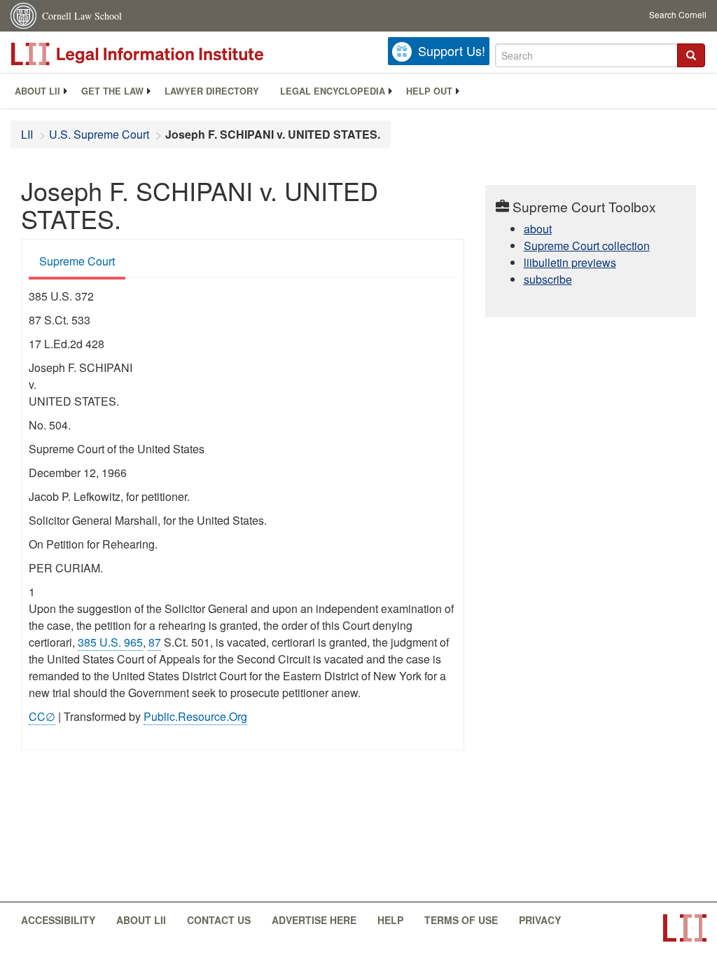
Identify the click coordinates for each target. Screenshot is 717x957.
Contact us (219, 920)
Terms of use (461, 920)
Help (390, 920)
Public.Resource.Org (195, 716)
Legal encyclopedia (332, 91)
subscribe (548, 279)
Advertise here (314, 920)
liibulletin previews (570, 262)
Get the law (112, 91)
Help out (429, 91)
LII (27, 134)
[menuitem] (37, 91)
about (538, 229)
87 (154, 642)
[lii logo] (168, 54)
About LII (37, 91)
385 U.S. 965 (110, 642)
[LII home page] (685, 927)
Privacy (540, 920)
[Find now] (691, 55)
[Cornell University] (25, 16)
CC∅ (42, 716)
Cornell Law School (82, 15)
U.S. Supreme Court (99, 134)
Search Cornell (677, 14)
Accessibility (58, 920)
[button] (691, 55)
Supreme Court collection (587, 245)
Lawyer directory (212, 91)
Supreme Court (77, 261)
